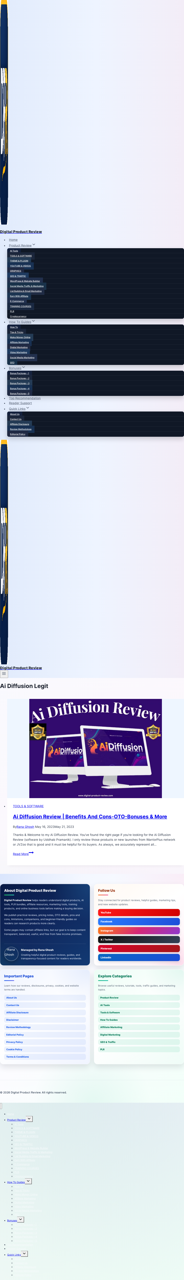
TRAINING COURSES (20, 306)
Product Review (109, 997)
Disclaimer (12, 1019)
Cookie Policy (14, 1049)
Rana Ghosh (25, 827)
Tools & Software (110, 1012)
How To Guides (109, 1019)
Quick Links (14, 1254)
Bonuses (12, 1220)
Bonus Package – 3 (19, 383)
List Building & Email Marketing (26, 291)
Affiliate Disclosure (19, 424)
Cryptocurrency (18, 316)
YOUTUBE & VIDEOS (20, 265)
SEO (12, 362)
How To (14, 327)
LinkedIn (106, 957)
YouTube (106, 912)
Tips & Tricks (16, 332)
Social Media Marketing (22, 357)
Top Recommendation (25, 398)
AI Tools (14, 250)
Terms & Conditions (17, 1056)
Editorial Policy (17, 434)
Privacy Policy (14, 1042)
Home (13, 240)
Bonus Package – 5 (19, 393)
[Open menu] (4, 674)
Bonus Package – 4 (19, 388)
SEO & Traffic (108, 1042)
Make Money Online (20, 337)
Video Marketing (18, 352)
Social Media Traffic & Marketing (26, 286)
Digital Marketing (18, 347)
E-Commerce (17, 301)
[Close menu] (1, 1106)
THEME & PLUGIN (19, 260)
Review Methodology (21, 429)
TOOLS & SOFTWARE (21, 255)
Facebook (106, 921)
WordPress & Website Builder (25, 281)
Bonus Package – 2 (19, 378)
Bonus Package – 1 (19, 373)
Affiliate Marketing (19, 342)
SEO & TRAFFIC (18, 276)
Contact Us (15, 419)
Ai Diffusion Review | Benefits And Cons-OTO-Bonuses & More (90, 817)
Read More (23, 854)
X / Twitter (107, 939)
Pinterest (106, 948)
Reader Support (20, 403)
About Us (14, 414)
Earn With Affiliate (19, 296)
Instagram (107, 930)
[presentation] (95, 748)
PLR (12, 311)
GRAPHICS (15, 271)
